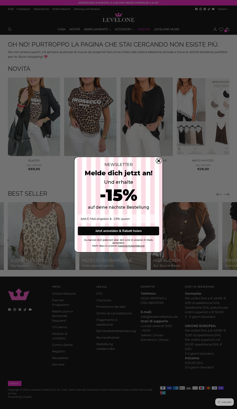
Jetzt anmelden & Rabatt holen (118, 231)
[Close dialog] (159, 161)
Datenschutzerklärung (131, 245)
